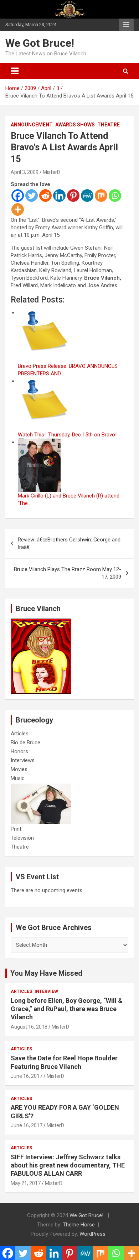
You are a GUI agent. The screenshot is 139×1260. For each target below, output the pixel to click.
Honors (19, 751)
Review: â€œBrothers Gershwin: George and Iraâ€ (69, 543)
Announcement (32, 125)
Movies (19, 769)
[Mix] (101, 195)
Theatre (108, 125)
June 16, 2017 (26, 1076)
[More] (17, 209)
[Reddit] (45, 195)
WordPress (92, 1234)
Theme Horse (79, 1224)
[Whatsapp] (115, 195)
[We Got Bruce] (41, 622)
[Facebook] (17, 195)
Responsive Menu (126, 25)
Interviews (23, 760)
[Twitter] (31, 195)
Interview (46, 991)
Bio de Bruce (25, 742)
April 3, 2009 (24, 172)
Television (22, 838)
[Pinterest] (73, 195)
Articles (20, 733)
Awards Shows (75, 125)
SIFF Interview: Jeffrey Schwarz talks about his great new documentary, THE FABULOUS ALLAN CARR (68, 1165)
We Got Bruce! (39, 43)
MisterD (51, 172)
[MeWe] (87, 195)
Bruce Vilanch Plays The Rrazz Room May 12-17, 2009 (67, 573)
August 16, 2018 (29, 1027)
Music (18, 778)
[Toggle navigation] (14, 71)
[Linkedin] (59, 195)
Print (16, 829)
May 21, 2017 (26, 1183)
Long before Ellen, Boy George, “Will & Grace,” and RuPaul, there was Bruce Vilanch (67, 1009)
